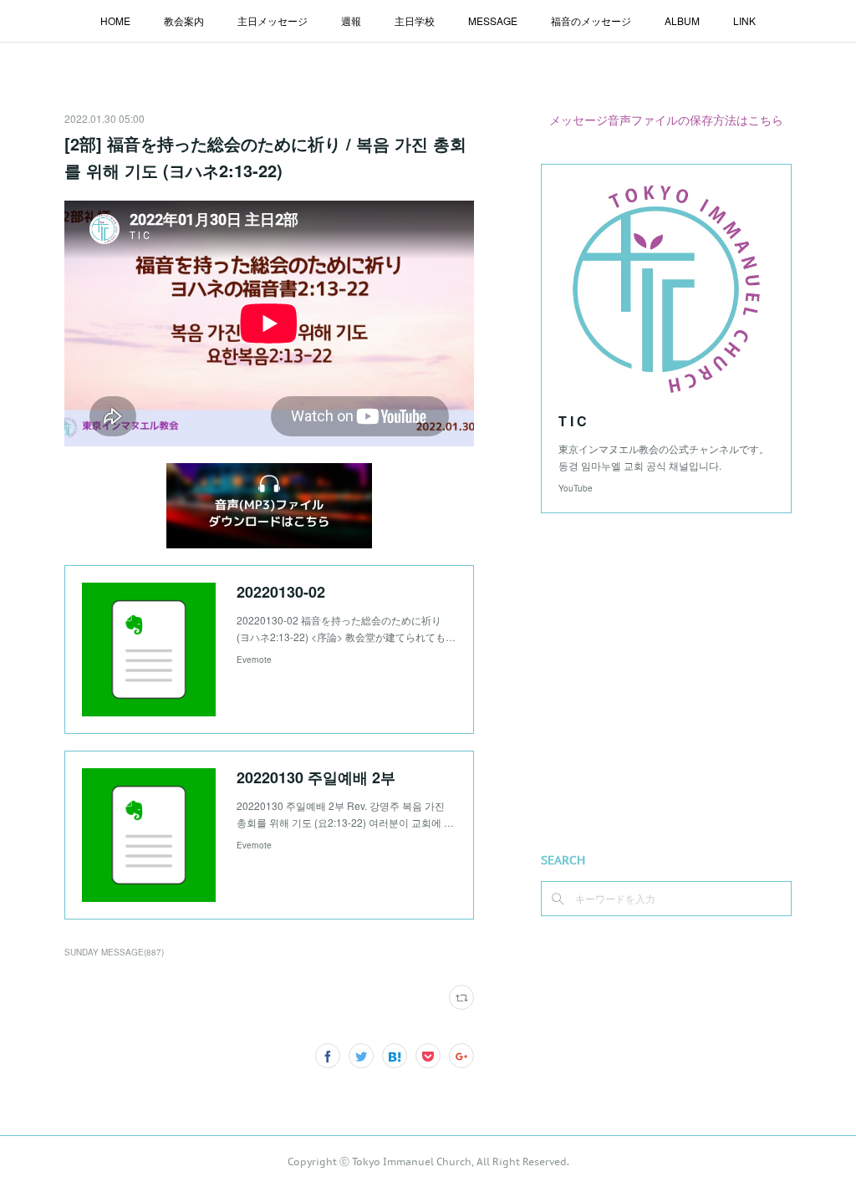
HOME (115, 20)
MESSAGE (492, 20)
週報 (351, 20)
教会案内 (184, 20)
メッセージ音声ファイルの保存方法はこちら (666, 119)
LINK (744, 20)
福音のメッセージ (591, 20)
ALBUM (682, 20)
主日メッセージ (272, 20)
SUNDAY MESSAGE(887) (114, 952)
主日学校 (415, 20)
